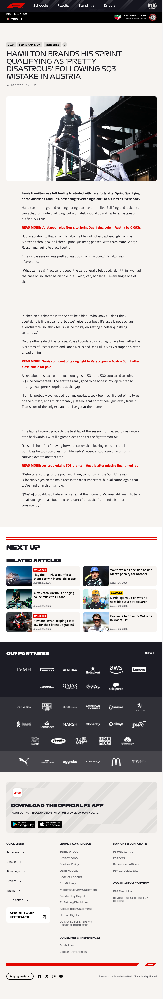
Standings (86, 5)
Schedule (40, 5)
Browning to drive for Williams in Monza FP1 (131, 618)
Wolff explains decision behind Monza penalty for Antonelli (131, 572)
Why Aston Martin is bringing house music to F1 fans (53, 595)
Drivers (109, 5)
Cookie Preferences (73, 952)
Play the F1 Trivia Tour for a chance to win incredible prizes (54, 576)
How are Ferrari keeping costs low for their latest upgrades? (53, 623)
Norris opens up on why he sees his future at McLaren (128, 600)
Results (63, 5)
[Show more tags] (64, 44)
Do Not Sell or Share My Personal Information (76, 923)
